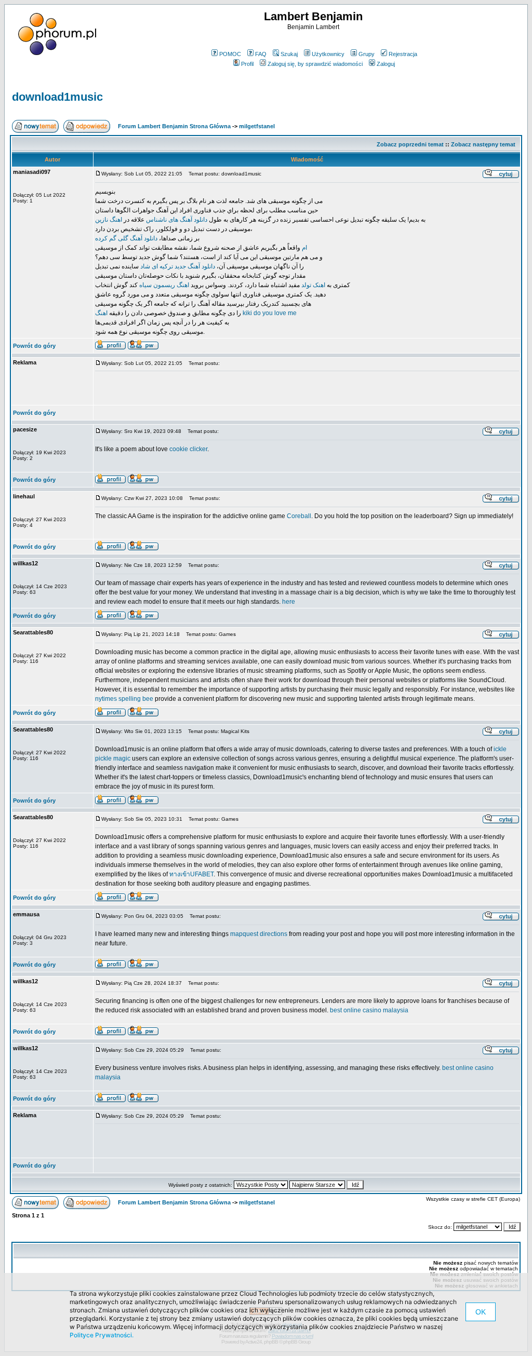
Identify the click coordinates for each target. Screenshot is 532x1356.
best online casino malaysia (369, 1010)
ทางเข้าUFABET (191, 874)
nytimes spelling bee (124, 698)
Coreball (299, 516)
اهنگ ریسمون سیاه (164, 285)
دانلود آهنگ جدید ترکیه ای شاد (177, 266)
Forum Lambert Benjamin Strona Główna (174, 126)
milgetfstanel (257, 126)
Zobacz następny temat (483, 144)
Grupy (366, 54)
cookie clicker (188, 449)
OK (480, 1312)
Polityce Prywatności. (102, 1335)
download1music (57, 96)
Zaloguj (386, 64)
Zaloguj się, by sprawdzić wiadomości (315, 64)
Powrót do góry (34, 346)
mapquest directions (258, 934)
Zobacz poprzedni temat (410, 144)
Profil (247, 64)
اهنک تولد (313, 285)
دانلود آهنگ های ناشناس (176, 219)
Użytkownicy (328, 54)
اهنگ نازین (108, 219)
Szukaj (289, 54)
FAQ (261, 54)
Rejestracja (403, 54)
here (288, 601)
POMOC (230, 54)
